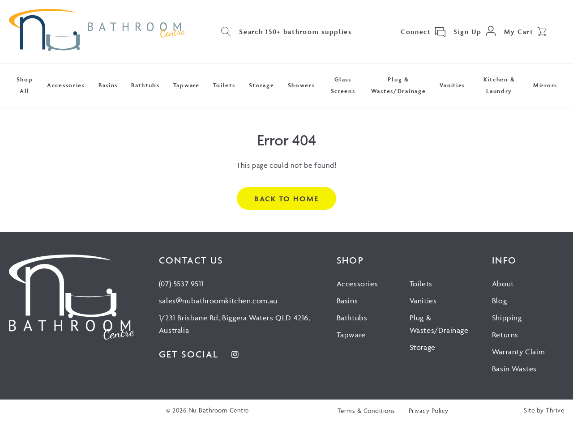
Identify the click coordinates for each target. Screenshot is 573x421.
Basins (108, 85)
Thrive (555, 410)
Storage (261, 85)
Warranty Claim (518, 351)
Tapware (186, 85)
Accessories (66, 85)
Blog (499, 300)
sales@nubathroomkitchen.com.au (218, 300)
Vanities (453, 85)
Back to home (286, 198)
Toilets (224, 85)
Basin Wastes (514, 368)
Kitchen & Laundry (499, 85)
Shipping (507, 317)
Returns (505, 334)
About (503, 283)
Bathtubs (145, 85)
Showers (301, 85)
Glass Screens (343, 85)
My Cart (519, 31)
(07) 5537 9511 (181, 283)
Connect (416, 31)
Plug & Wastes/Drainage (398, 85)
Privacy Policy (429, 410)
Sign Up (467, 31)
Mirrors (545, 85)
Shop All (25, 85)
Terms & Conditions (366, 410)
